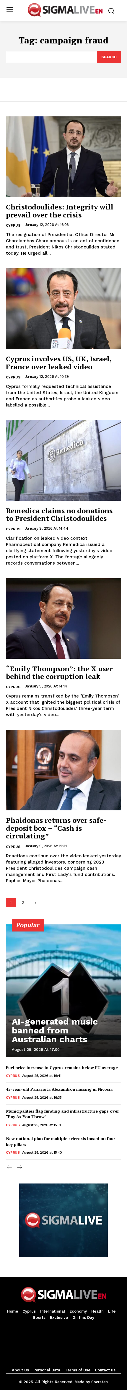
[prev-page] (9, 1168)
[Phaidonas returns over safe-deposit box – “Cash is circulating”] (63, 770)
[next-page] (35, 902)
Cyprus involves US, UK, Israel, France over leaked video (59, 362)
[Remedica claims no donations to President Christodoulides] (63, 460)
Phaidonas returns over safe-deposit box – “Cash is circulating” (56, 827)
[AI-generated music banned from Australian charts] (63, 990)
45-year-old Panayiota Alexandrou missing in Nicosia (59, 1089)
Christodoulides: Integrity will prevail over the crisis (59, 210)
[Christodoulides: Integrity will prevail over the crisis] (63, 156)
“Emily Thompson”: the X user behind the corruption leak (59, 672)
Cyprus (13, 225)
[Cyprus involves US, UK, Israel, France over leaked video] (63, 308)
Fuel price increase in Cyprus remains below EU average (62, 1067)
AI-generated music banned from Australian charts (55, 1030)
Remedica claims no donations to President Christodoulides (59, 514)
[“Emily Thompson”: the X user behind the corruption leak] (63, 618)
